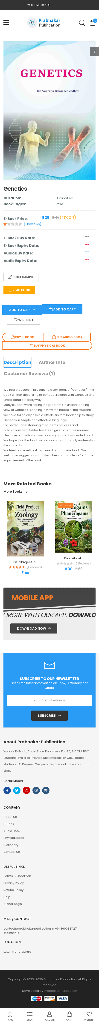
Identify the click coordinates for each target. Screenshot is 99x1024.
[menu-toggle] (6, 22)
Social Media (13, 781)
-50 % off (65, 505)
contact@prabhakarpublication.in (29, 928)
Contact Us (11, 852)
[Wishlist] (21, 551)
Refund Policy (13, 890)
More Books (13, 492)
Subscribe (46, 715)
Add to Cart (20, 309)
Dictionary (10, 845)
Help (6, 897)
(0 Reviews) (83, 563)
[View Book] (28, 551)
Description (17, 362)
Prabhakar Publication (60, 991)
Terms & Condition (17, 876)
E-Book (8, 824)
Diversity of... (73, 558)
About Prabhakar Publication (34, 742)
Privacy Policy (13, 883)
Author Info (52, 362)
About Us (10, 817)
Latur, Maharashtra (17, 951)
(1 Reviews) (32, 224)
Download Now (32, 628)
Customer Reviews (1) (29, 373)
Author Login (12, 904)
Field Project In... (25, 562)
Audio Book (11, 831)
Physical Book (13, 838)
